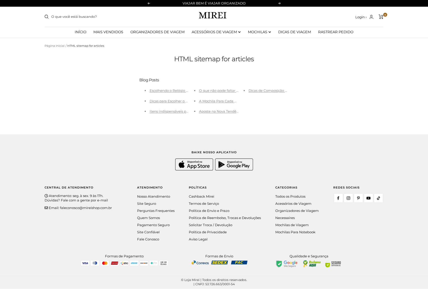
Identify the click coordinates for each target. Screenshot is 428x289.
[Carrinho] (381, 16)
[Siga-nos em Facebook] (338, 198)
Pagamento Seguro (153, 225)
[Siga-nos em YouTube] (368, 198)
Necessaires (285, 218)
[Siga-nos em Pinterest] (358, 198)
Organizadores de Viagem (297, 211)
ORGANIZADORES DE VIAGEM (157, 32)
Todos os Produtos (290, 196)
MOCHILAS (257, 32)
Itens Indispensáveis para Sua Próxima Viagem (188, 111)
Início (80, 32)
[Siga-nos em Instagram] (348, 198)
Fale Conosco (148, 239)
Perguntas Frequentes (156, 211)
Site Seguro (146, 203)
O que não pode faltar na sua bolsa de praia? (236, 90)
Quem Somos (148, 218)
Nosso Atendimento (153, 196)
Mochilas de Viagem (292, 225)
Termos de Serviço (204, 203)
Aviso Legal (198, 239)
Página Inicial (55, 45)
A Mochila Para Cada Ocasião (223, 101)
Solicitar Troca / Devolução (210, 225)
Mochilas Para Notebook (295, 232)
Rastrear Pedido (335, 32)
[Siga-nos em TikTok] (378, 198)
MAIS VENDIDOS (108, 32)
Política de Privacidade (208, 232)
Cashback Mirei (201, 196)
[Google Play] (234, 169)
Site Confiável (148, 232)
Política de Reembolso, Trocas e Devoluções (225, 218)
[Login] (371, 17)
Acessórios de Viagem (293, 203)
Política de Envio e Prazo (209, 211)
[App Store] (194, 169)
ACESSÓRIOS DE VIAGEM (214, 32)
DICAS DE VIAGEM (294, 32)
